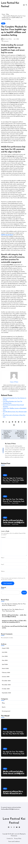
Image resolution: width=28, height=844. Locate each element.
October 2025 (6, 688)
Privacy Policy (17, 838)
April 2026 (5, 664)
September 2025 (6, 692)
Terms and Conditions (14, 841)
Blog (3, 23)
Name (2, 557)
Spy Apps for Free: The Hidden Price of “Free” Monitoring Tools (13, 610)
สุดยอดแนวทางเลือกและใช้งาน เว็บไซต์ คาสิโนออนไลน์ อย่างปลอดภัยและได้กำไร (14, 621)
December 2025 (6, 680)
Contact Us (10, 838)
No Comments (5, 41)
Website (3, 571)
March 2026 (5, 668)
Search (3, 587)
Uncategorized (6, 711)
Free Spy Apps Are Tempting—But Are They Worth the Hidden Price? (14, 480)
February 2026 (6, 672)
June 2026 (5, 656)
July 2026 (4, 652)
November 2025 (6, 684)
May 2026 (5, 660)
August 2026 (5, 648)
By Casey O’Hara (8, 39)
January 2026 (5, 676)
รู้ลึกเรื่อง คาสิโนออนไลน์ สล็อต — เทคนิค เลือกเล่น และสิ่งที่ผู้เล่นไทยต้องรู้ (14, 522)
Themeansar (14, 835)
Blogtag (22, 834)
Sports (3, 707)
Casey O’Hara (11, 443)
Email (2, 564)
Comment (3, 537)
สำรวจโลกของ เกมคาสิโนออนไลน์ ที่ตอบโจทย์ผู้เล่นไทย (14, 627)
